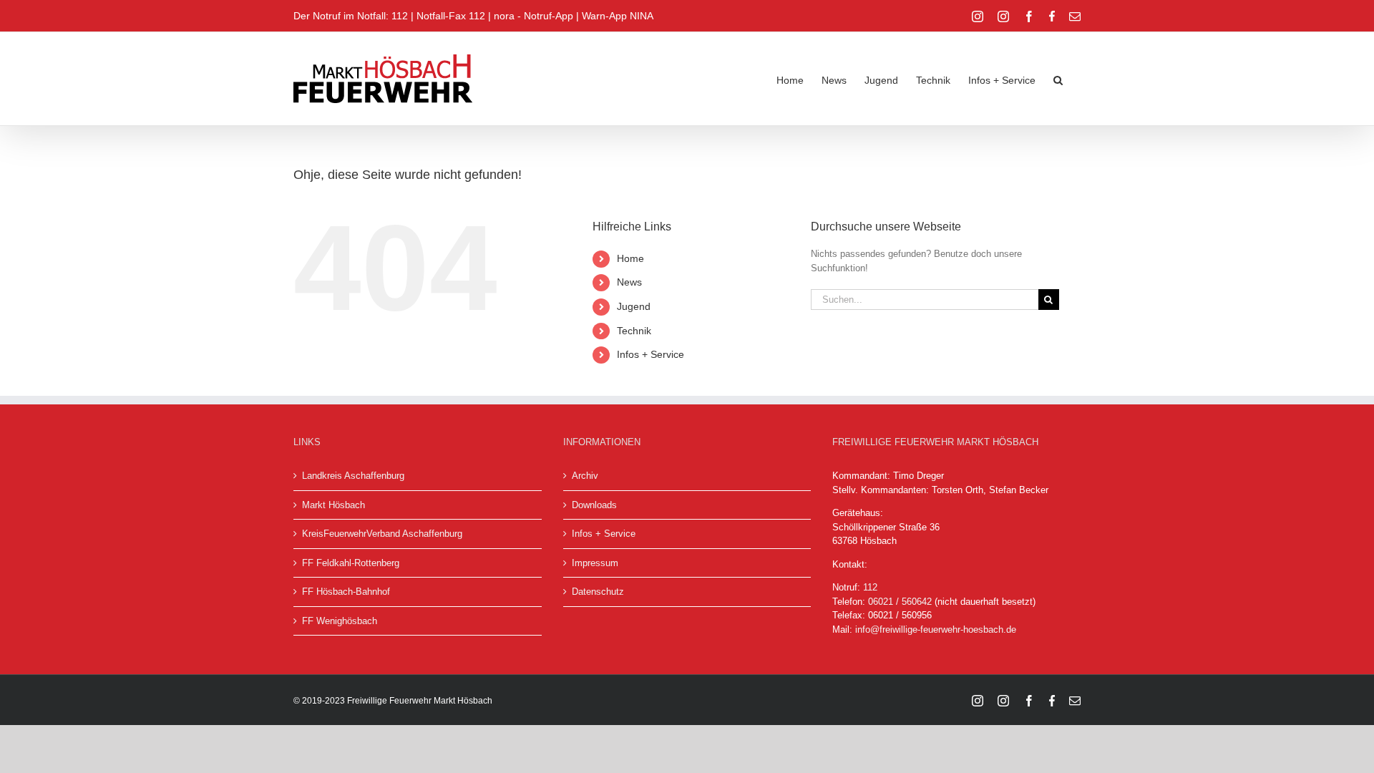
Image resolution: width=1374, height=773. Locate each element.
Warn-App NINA (617, 15)
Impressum (595, 563)
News (629, 282)
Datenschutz (598, 591)
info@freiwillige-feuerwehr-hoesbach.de (935, 629)
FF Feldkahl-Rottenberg (350, 563)
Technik (634, 330)
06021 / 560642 (900, 601)
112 (870, 587)
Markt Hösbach (333, 505)
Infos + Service (650, 354)
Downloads (594, 505)
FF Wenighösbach (339, 621)
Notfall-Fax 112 (450, 15)
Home (630, 258)
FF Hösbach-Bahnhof (346, 591)
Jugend (634, 306)
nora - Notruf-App (533, 15)
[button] (1058, 78)
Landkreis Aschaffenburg (353, 475)
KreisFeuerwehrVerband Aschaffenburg (382, 533)
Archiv (585, 475)
